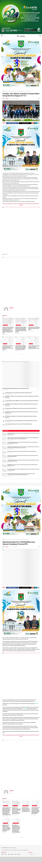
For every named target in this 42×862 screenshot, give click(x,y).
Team (9, 854)
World (12, 854)
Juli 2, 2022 (12, 98)
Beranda (3, 91)
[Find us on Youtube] (31, 854)
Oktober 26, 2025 (5, 350)
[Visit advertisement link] (21, 17)
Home (2, 854)
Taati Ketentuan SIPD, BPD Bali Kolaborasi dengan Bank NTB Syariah (34, 328)
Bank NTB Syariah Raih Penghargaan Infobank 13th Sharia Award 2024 (15, 388)
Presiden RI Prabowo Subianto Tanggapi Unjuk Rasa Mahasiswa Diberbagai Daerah (34, 347)
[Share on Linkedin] (37, 123)
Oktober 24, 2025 (18, 350)
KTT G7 (6, 254)
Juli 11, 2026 (5, 832)
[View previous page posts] (20, 354)
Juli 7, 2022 (12, 546)
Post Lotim (5, 805)
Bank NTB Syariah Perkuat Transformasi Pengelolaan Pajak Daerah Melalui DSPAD (21, 451)
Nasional (16, 98)
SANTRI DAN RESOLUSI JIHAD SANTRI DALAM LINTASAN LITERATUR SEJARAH (18, 392)
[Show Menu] (1, 35)
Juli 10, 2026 (14, 833)
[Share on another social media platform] (39, 123)
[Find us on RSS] (33, 854)
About (6, 854)
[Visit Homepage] (21, 36)
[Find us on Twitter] (30, 854)
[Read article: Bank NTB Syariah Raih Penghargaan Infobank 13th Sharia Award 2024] (21, 374)
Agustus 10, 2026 (5, 334)
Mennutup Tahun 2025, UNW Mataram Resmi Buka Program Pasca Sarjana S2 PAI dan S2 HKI (21, 408)
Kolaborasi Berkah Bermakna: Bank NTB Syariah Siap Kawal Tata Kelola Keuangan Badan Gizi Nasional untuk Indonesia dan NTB (20, 329)
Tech (15, 854)
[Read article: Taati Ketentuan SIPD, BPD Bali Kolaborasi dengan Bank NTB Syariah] (34, 322)
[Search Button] (40, 35)
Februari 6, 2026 (18, 333)
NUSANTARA (5, 325)
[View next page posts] (22, 354)
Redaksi (7, 98)
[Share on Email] (32, 123)
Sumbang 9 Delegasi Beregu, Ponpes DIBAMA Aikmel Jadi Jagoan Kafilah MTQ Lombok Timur (21, 420)
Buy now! (18, 854)
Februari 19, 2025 (31, 349)
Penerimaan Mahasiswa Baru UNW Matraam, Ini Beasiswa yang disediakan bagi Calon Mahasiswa (22, 400)
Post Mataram (25, 805)
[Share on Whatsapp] (34, 123)
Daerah (16, 546)
